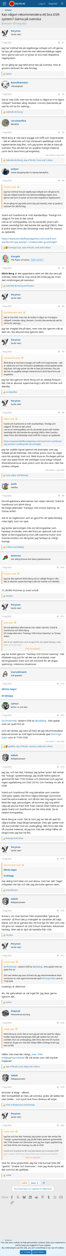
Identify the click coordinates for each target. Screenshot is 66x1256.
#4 (63, 180)
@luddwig (40, 720)
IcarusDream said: (12, 865)
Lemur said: (9, 961)
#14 (62, 766)
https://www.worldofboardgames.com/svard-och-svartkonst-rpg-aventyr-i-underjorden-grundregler (29, 240)
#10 (62, 567)
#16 (62, 910)
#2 (63, 94)
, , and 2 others (29, 160)
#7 (63, 351)
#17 (62, 955)
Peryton (8, 23)
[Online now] (7, 261)
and (20, 286)
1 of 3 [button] (24, 1183)
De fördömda (10, 966)
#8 (63, 412)
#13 (62, 715)
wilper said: (9, 418)
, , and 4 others (30, 746)
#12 (62, 683)
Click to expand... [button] (33, 648)
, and (17, 475)
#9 (63, 495)
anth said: (8, 622)
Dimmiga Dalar (48, 978)
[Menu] (4, 3)
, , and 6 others (29, 247)
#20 (62, 1125)
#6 (63, 306)
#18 (62, 1022)
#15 (62, 858)
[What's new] (62, 4)
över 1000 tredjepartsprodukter (22, 1056)
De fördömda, (10, 720)
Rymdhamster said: (13, 312)
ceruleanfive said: (12, 357)
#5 (63, 268)
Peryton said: (10, 187)
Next (33, 1183)
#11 (62, 616)
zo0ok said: (9, 1029)
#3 (63, 132)
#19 (62, 1087)
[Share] (59, 43)
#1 (63, 42)
